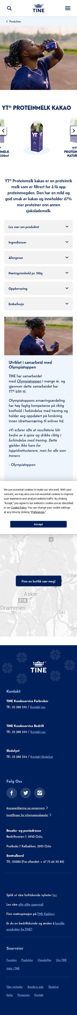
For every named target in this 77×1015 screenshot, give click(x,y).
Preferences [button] (38, 512)
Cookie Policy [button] (18, 507)
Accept (38, 524)
